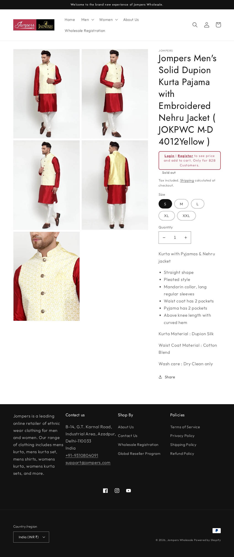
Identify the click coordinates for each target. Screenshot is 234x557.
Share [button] (170, 377)
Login (169, 156)
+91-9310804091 (82, 455)
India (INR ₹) (29, 537)
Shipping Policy (183, 444)
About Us (126, 427)
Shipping (187, 180)
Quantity (166, 227)
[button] (87, 19)
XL (166, 215)
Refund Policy (182, 453)
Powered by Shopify (207, 540)
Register (185, 156)
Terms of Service (185, 427)
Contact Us (128, 435)
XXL (186, 215)
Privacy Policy (182, 435)
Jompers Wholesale (180, 540)
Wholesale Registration (138, 444)
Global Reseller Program (139, 453)
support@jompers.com (88, 462)
